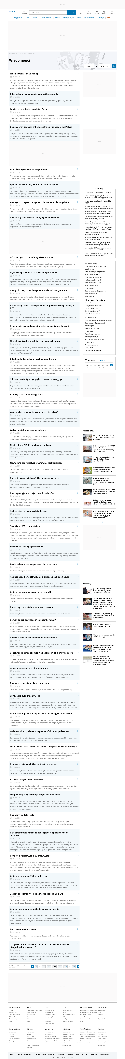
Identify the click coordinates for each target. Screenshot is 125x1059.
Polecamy (87, 583)
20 (99, 365)
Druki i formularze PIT (92, 308)
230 (43, 966)
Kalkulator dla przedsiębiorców (95, 272)
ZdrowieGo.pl (102, 1032)
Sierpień (102, 360)
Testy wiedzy (30, 1047)
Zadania (11, 1036)
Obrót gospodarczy (14, 1014)
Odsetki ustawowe (85, 1041)
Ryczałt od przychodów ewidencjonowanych (92, 335)
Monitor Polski (49, 1034)
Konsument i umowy (50, 1014)
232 (54, 966)
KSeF (109, 17)
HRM (28, 1021)
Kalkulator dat (89, 296)
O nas (11, 1054)
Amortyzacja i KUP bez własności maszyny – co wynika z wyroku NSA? (99, 249)
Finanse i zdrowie (67, 1021)
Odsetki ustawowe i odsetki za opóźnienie (98, 320)
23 (111, 365)
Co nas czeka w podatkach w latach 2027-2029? (98, 202)
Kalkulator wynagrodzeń (93, 274)
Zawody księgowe (14, 1019)
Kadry (27, 17)
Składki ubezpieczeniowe (87, 1036)
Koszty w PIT (89, 331)
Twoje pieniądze (68, 17)
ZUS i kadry (12, 1016)
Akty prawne (49, 1029)
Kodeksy (47, 1043)
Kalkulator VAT (90, 288)
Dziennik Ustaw (49, 1032)
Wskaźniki (92, 317)
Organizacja (12, 1032)
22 (107, 365)
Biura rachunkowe (86, 1007)
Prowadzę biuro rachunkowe (88, 1012)
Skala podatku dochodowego (88, 1043)
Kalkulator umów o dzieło (93, 280)
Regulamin (61, 1054)
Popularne (90, 192)
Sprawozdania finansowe (87, 1019)
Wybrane (108, 192)
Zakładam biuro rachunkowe (88, 1010)
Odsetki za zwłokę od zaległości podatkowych (95, 324)
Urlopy (29, 1016)
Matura (29, 1043)
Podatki (11, 1010)
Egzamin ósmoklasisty (33, 1045)
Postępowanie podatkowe (93, 305)
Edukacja (101, 17)
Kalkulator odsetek (67, 1038)
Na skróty (101, 1029)
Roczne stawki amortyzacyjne (94, 339)
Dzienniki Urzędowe (50, 1036)
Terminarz (92, 360)
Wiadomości (31, 53)
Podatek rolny (89, 342)
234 (65, 966)
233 (60, 966)
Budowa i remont (103, 1016)
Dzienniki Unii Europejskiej (52, 1038)
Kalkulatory (92, 263)
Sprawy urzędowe (50, 1016)
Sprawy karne (49, 1012)
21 (103, 365)
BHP (28, 1019)
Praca (46, 1019)
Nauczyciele (30, 1036)
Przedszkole (30, 1032)
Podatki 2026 (88, 430)
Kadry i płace (12, 1041)
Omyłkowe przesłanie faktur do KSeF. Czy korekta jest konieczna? (98, 238)
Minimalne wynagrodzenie (87, 1034)
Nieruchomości (89, 17)
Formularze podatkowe (92, 314)
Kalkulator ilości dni (91, 294)
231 (49, 966)
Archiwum (101, 1034)
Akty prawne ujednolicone (52, 1041)
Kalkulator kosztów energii (93, 283)
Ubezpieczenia (31, 1014)
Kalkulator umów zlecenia (93, 277)
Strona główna (13, 53)
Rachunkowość (90, 303)
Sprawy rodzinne (49, 1010)
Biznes (35, 17)
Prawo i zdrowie (49, 1023)
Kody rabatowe (102, 1036)
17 (87, 365)
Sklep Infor (48, 1021)
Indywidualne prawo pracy (34, 1010)
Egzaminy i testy (31, 1038)
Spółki (64, 1012)
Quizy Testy (89, 347)
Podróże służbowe (85, 1038)
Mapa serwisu (104, 1054)
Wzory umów (102, 1038)
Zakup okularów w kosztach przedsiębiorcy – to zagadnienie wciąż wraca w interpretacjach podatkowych (99, 218)
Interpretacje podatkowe (93, 350)
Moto (79, 17)
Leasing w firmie (67, 1019)
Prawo (57, 17)
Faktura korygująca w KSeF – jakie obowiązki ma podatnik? (96, 233)
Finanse (100, 1014)
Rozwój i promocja (14, 1038)
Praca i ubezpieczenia (68, 1014)
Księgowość (18, 17)
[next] (78, 966)
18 (91, 365)
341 (73, 966)
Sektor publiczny (46, 17)
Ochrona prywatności (23, 1054)
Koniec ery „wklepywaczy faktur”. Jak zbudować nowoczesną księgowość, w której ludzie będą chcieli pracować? (99, 197)
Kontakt (85, 1054)
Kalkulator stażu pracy (68, 1041)
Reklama (94, 1054)
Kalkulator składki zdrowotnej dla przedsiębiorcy (96, 268)
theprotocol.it (102, 1043)
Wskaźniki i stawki (86, 1029)
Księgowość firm (14, 1007)
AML (81, 1021)
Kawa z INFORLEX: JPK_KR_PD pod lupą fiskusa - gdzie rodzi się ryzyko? (99, 254)
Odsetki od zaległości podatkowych (96, 291)
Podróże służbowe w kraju (87, 1032)
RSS (77, 1054)
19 (95, 365)
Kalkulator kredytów (91, 285)
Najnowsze (99, 192)
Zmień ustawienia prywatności (44, 1054)
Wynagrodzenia (31, 1012)
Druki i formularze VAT (92, 311)
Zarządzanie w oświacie (34, 1041)
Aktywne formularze (96, 300)
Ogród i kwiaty (102, 1019)
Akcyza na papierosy (92, 345)
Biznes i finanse (67, 1010)
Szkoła (29, 1034)
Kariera (70, 1054)
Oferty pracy (101, 1045)
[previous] (32, 966)
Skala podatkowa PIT (92, 328)
